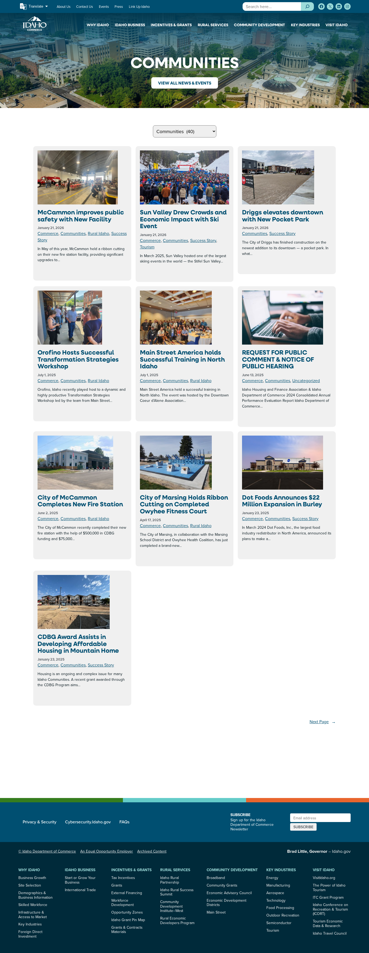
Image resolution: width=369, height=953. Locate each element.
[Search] (307, 6)
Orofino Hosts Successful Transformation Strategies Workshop (78, 359)
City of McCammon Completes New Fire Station (80, 501)
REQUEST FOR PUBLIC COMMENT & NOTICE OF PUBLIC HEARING (278, 359)
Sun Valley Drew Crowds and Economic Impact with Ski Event (183, 219)
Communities (73, 233)
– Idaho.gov (319, 851)
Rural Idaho (98, 233)
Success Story (203, 240)
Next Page (323, 722)
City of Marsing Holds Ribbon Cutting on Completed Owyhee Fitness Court (184, 504)
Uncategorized (306, 380)
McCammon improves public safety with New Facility (81, 216)
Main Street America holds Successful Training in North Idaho (182, 359)
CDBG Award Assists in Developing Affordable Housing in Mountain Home (78, 643)
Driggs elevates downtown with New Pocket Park (282, 216)
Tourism (147, 247)
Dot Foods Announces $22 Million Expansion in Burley (282, 501)
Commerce (48, 233)
